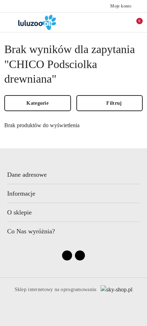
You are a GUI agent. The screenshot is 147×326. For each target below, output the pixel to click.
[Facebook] (67, 255)
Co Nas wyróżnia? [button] (31, 231)
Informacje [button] (21, 193)
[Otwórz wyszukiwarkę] (104, 22)
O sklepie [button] (19, 212)
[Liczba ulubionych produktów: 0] (119, 22)
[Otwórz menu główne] (8, 22)
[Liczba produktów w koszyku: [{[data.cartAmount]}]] (134, 22)
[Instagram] (80, 255)
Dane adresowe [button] (27, 174)
